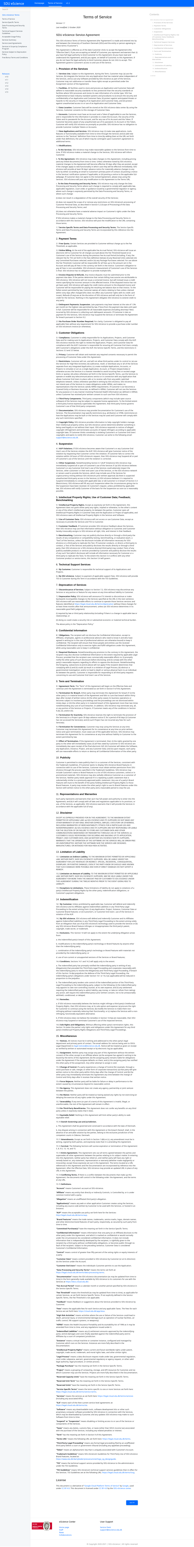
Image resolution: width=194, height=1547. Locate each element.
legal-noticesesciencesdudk (87, 1046)
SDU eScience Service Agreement (161, 20)
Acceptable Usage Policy (11, 37)
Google (125, 1486)
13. (162, 65)
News (61, 1532)
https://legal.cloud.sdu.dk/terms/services (115, 1396)
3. (161, 29)
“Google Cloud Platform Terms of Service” (101, 1486)
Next (131, 1503)
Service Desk (105, 1527)
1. (162, 23)
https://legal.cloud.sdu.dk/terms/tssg (118, 1472)
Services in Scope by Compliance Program (14, 47)
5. (165, 37)
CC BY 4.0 (66, 1488)
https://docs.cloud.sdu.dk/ (77, 1281)
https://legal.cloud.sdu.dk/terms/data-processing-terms (80, 1272)
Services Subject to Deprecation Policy (14, 53)
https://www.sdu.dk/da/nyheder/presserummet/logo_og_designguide (86, 1459)
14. (159, 68)
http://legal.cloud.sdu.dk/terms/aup (71, 1215)
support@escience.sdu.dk (111, 1530)
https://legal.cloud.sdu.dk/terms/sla (71, 1405)
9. (161, 51)
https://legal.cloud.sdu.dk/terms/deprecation (94, 604)
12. (157, 62)
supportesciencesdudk (67, 437)
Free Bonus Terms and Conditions (15, 57)
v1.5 (6, 92)
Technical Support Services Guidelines (12, 32)
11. (161, 58)
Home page (64, 1527)
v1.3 (6, 86)
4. (157, 32)
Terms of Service (55, 3)
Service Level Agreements (12, 43)
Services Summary (9, 40)
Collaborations (65, 1535)
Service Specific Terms (10, 22)
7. (162, 45)
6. (163, 42)
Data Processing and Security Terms (13, 26)
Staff (61, 1530)
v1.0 (6, 77)
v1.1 (6, 80)
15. (159, 71)
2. (159, 26)
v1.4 (6, 89)
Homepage (39, 3)
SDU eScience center (122, 1488)
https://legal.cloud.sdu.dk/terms (116, 1439)
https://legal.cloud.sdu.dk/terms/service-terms (76, 1392)
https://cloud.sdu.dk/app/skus (92, 1311)
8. (162, 48)
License (152, 76)
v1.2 (6, 83)
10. (157, 54)
